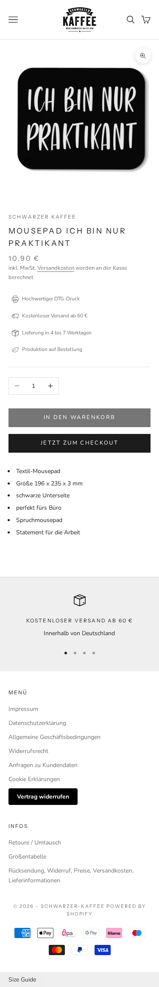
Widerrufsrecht (28, 751)
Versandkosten (55, 268)
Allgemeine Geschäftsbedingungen (54, 737)
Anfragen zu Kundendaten (43, 765)
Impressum (23, 709)
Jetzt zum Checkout (79, 443)
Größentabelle (27, 857)
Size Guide (22, 980)
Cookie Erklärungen (34, 779)
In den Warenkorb (79, 417)
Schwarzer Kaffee (42, 217)
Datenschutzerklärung (37, 723)
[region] (79, 616)
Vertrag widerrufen (43, 797)
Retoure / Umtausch (34, 843)
